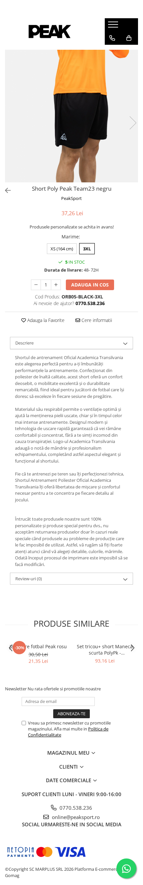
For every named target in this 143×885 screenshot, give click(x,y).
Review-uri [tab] (28, 579)
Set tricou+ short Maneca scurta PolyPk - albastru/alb (105, 649)
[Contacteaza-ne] (112, 38)
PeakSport (71, 198)
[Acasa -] (50, 31)
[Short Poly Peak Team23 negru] (71, 116)
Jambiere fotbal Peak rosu (38, 646)
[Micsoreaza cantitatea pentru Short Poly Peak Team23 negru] (36, 285)
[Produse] (114, 27)
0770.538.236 (75, 807)
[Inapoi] (5, 190)
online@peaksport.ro (75, 817)
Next (132, 123)
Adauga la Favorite (45, 320)
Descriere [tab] (24, 343)
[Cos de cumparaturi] (129, 38)
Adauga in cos (90, 285)
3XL (87, 249)
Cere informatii (96, 320)
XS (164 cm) (62, 249)
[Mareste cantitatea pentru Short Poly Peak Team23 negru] (56, 285)
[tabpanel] (71, 116)
